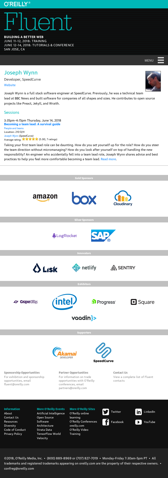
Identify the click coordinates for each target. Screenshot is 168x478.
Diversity (10, 425)
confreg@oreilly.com (19, 468)
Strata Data (44, 429)
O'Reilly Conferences (83, 421)
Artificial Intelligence (51, 413)
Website (10, 84)
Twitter (116, 411)
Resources (10, 421)
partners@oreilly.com (73, 388)
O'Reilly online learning (79, 415)
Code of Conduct (15, 429)
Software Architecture (45, 423)
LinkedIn (149, 411)
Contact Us (11, 417)
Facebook (117, 421)
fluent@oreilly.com (16, 384)
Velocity (42, 438)
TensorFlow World (49, 433)
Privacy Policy (13, 433)
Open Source (45, 417)
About (8, 413)
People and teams (14, 128)
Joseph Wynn (11, 135)
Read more (108, 159)
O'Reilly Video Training (79, 431)
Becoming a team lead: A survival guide (32, 124)
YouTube (149, 421)
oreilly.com (77, 425)
